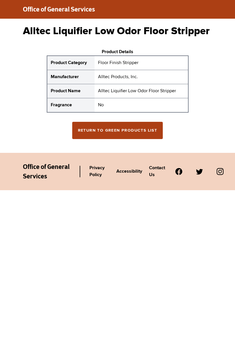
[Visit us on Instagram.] (220, 171)
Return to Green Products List (117, 130)
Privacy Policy (97, 171)
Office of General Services (59, 9)
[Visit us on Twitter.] (199, 171)
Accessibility (129, 171)
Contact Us (157, 171)
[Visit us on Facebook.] (179, 171)
